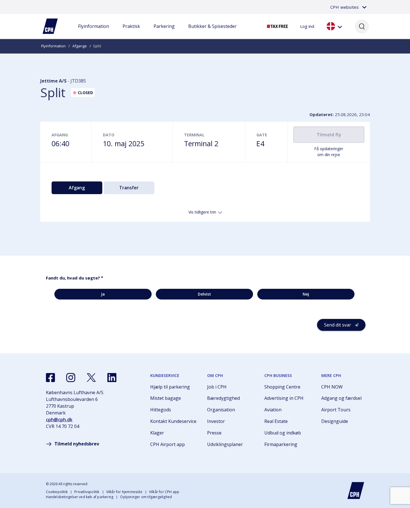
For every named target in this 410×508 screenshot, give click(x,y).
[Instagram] (70, 377)
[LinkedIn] (111, 377)
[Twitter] (91, 377)
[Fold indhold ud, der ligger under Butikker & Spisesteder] (212, 32)
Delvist (204, 294)
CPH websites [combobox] (344, 7)
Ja (103, 294)
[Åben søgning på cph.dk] (362, 26)
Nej (306, 294)
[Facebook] (50, 377)
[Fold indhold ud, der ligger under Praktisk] (131, 32)
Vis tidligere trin (202, 212)
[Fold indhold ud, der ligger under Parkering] (164, 32)
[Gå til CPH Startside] (355, 490)
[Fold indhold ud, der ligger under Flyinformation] (93, 32)
